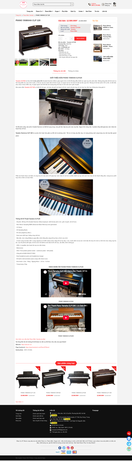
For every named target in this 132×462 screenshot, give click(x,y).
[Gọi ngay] (129, 433)
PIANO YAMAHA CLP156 (79, 392)
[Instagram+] (68, 448)
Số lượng (61, 35)
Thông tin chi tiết (59, 71)
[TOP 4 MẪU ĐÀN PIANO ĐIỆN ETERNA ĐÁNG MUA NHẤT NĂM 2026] (97, 59)
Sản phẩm (19, 418)
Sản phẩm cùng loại (66, 363)
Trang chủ (18, 413)
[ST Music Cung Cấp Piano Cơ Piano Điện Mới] (23, 4)
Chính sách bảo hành (39, 413)
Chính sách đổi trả (38, 416)
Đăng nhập (108, 3)
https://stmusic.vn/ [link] (26, 344)
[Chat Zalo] (129, 444)
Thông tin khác (73, 71)
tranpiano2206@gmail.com (59, 429)
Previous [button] (17, 62)
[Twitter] (63, 448)
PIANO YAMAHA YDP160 (53, 392)
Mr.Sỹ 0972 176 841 (58, 425)
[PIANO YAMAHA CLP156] (79, 378)
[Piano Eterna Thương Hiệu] (97, 37)
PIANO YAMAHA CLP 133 (28, 392)
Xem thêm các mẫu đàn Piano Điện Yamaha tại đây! (31, 339)
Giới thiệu (18, 416)
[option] (20, 62)
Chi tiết (78, 380)
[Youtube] (72, 448)
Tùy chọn (104, 380)
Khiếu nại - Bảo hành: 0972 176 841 (62, 427)
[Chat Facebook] (129, 438)
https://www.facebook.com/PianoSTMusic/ (37, 347)
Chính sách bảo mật (38, 418)
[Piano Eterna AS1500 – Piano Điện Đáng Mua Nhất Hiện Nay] (97, 48)
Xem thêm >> (19, 402)
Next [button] (55, 62)
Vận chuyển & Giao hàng (40, 420)
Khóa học (18, 420)
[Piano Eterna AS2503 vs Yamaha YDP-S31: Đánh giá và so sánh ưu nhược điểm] (97, 28)
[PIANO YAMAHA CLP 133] (28, 378)
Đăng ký (107, 5)
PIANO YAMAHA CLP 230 (104, 392)
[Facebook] (59, 448)
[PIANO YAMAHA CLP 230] (104, 378)
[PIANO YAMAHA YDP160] (53, 378)
